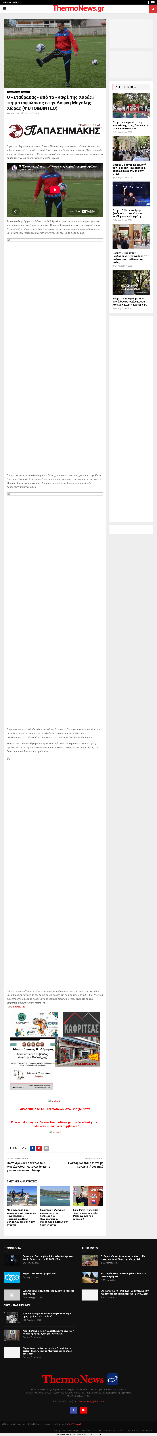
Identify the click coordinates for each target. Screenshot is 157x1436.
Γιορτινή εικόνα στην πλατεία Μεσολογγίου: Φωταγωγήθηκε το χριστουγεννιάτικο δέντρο (28, 1166)
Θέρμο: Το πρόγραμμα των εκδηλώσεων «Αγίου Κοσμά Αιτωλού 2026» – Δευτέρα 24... (130, 301)
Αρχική (57, 1430)
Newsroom (15, 113)
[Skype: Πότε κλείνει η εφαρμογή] (12, 1277)
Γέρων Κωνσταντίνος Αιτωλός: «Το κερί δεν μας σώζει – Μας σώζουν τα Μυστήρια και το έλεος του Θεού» (48, 1351)
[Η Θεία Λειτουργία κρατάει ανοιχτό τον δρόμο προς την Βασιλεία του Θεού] (12, 1317)
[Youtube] (83, 1410)
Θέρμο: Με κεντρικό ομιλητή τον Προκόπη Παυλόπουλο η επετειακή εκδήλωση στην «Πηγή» (129, 169)
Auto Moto (90, 1248)
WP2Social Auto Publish (66, 1435)
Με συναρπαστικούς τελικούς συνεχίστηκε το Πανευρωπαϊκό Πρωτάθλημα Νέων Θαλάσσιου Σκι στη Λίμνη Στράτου (21, 1217)
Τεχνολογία (12, 1248)
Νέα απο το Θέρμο (70, 1430)
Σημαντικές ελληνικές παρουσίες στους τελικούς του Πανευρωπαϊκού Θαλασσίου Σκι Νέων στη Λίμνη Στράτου (54, 1217)
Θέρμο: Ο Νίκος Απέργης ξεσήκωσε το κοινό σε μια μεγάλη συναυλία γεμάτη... (128, 213)
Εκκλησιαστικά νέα (17, 1305)
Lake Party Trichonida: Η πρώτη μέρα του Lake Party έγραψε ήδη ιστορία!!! (86, 1214)
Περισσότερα (133, 1430)
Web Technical (74, 1424)
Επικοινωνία (147, 1430)
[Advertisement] (131, 419)
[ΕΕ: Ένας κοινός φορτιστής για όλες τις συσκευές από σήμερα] (12, 1295)
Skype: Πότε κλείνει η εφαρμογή (39, 1273)
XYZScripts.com (94, 1435)
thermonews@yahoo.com (91, 1401)
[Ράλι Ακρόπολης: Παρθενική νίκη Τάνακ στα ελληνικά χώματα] (90, 1277)
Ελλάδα (121, 1430)
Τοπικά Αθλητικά (14, 92)
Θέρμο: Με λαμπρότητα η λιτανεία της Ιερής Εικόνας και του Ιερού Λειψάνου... (130, 125)
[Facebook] (73, 1410)
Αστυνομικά (109, 1430)
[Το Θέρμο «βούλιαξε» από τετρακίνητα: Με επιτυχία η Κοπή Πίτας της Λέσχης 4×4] (90, 1260)
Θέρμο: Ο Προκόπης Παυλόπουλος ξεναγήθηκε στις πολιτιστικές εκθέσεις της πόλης (131, 258)
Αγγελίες (97, 1430)
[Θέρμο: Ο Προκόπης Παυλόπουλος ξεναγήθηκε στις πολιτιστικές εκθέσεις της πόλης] (131, 236)
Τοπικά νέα (25, 92)
